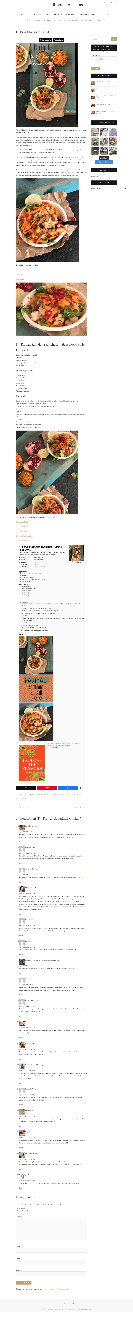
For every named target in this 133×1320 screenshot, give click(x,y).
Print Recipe (59, 40)
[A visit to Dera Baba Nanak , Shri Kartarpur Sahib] (104, 151)
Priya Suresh (29, 826)
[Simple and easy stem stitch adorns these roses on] (113, 132)
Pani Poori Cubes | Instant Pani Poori (106, 82)
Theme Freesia (71, 1310)
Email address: (95, 55)
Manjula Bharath (30, 888)
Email (18, 1258)
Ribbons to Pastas (66, 4)
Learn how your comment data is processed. (55, 1289)
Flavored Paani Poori (23, 270)
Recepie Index (34, 14)
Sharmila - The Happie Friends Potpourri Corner (41, 960)
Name (18, 1246)
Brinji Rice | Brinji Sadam (103, 104)
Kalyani (27, 1022)
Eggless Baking (53, 14)
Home (22, 14)
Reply (21, 842)
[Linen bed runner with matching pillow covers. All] (95, 132)
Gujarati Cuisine (74, 794)
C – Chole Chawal (22, 531)
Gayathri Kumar (30, 1000)
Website (18, 1270)
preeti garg (28, 1175)
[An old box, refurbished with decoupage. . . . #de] (113, 142)
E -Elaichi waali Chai (23, 808)
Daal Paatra (20, 279)
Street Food (104, 14)
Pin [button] (80, 562)
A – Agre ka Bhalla (22, 522)
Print (75, 562)
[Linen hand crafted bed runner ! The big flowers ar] (104, 132)
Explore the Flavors (45, 794)
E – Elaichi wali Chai (22, 541)
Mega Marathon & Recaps (65, 20)
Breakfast (32, 794)
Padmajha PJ (29, 1089)
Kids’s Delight (87, 20)
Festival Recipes (87, 14)
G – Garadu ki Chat (80, 808)
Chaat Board (99, 89)
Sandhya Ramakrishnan (33, 1065)
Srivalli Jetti (29, 979)
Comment (19, 1216)
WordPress (87, 1310)
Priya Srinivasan (30, 1132)
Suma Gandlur (30, 869)
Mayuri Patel (29, 1153)
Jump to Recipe (46, 40)
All (26, 794)
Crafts (28, 20)
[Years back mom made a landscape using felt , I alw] (113, 151)
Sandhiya (28, 847)
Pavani (27, 920)
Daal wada (19, 274)
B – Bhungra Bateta (22, 526)
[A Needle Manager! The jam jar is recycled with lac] (95, 142)
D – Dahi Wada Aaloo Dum (24, 536)
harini (27, 941)
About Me (101, 20)
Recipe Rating (20, 1209)
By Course (70, 14)
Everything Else (43, 20)
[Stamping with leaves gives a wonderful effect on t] (104, 142)
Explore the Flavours (70, 172)
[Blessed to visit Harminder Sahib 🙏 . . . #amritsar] (95, 151)
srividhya (28, 1043)
